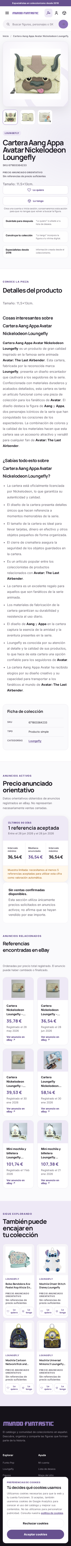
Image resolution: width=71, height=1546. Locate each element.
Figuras (7, 1475)
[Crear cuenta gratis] (48, 13)
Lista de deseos (46, 1469)
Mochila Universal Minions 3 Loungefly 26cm (51, 1363)
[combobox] (34, 24)
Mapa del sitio (46, 1475)
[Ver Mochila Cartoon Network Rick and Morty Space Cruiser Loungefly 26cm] (18, 1336)
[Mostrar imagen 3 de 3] (44, 117)
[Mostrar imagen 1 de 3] (10, 117)
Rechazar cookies (35, 1523)
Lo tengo (38, 201)
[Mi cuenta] (56, 13)
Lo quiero (38, 190)
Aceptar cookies (35, 1534)
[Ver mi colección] (64, 13)
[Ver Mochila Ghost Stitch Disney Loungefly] (52, 1259)
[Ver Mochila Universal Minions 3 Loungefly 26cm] (52, 1336)
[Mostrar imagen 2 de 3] (27, 117)
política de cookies (52, 1513)
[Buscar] (63, 24)
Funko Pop (8, 1462)
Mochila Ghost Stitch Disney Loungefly (52, 1285)
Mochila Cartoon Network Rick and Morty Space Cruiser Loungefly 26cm (18, 1365)
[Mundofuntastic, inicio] (25, 13)
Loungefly (35, 740)
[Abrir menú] (7, 13)
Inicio (6, 36)
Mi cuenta (43, 1462)
